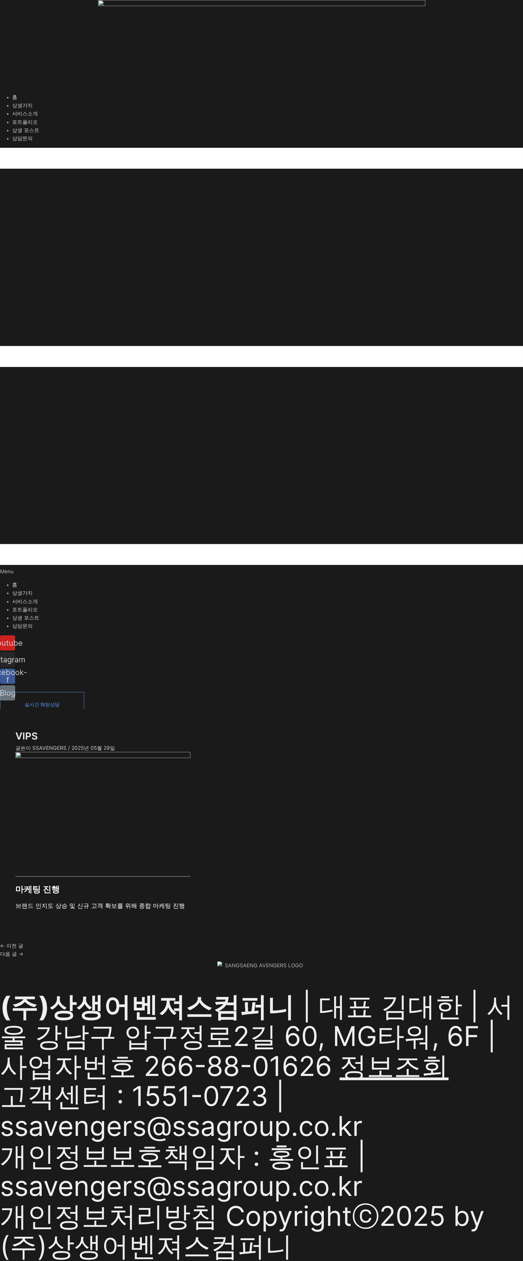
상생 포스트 (25, 130)
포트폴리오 (25, 122)
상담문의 (22, 138)
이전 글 (11, 946)
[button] (261, 362)
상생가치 (22, 105)
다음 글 (11, 954)
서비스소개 (25, 114)
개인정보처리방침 (109, 1216)
